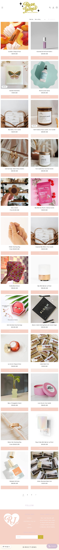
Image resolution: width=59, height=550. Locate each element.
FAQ (29, 524)
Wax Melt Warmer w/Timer (44, 286)
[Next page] (35, 494)
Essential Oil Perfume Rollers (44, 51)
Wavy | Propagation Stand (14, 403)
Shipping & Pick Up (29, 521)
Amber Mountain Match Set (44, 481)
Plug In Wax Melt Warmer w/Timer (44, 442)
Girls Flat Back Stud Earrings (14, 325)
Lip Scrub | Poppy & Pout (14, 364)
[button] (2, 7)
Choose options (14, 58)
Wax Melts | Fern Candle (14, 130)
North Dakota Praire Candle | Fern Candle (44, 130)
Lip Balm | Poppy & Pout (14, 51)
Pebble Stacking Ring (14, 247)
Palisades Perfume (14, 481)
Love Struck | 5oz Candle (44, 403)
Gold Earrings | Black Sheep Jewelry (14, 169)
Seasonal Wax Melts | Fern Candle (44, 247)
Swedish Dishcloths (14, 90)
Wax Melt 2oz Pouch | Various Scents (44, 208)
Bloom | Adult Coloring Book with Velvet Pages (44, 325)
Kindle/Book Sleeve (14, 286)
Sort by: (31, 19)
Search (29, 518)
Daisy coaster (14, 208)
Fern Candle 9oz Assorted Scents (44, 169)
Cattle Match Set (44, 364)
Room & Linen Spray (44, 90)
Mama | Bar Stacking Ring (14, 442)
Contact (29, 527)
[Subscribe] (40, 537)
